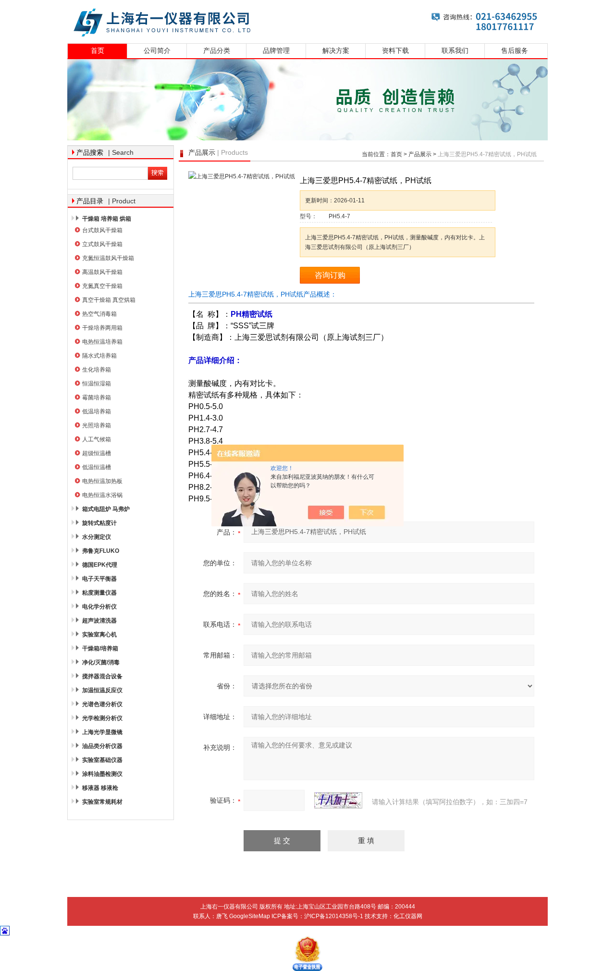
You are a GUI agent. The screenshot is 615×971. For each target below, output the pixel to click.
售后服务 (514, 50)
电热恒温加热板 (102, 481)
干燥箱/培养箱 (100, 648)
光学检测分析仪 (102, 718)
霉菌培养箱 (96, 397)
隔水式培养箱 (99, 355)
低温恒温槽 (96, 467)
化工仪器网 (408, 916)
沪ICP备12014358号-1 (333, 916)
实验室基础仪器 (102, 760)
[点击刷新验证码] (338, 800)
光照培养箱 (96, 425)
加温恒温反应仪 (102, 690)
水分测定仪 (96, 537)
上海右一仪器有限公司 (307, 20)
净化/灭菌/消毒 (101, 662)
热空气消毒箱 (99, 314)
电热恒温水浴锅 (102, 495)
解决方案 (335, 50)
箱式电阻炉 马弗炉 (106, 509)
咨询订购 (330, 275)
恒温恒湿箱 (96, 383)
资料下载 (395, 50)
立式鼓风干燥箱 (102, 244)
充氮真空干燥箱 (102, 286)
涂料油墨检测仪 (102, 774)
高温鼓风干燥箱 (102, 272)
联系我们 (455, 50)
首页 (97, 50)
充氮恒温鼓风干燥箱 (108, 258)
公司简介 (157, 50)
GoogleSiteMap (249, 916)
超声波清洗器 (99, 620)
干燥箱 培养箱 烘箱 (106, 218)
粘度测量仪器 (99, 592)
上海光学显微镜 (102, 732)
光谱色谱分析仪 (102, 704)
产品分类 (216, 50)
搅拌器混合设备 (102, 676)
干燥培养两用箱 (102, 327)
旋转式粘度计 (99, 523)
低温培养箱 (96, 411)
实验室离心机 (99, 634)
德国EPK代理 (99, 564)
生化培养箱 (96, 369)
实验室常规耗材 (102, 801)
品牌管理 (276, 50)
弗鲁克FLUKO (100, 551)
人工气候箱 (96, 439)
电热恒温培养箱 (102, 341)
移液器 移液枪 (100, 787)
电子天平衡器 (99, 578)
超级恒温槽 (96, 453)
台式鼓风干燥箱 (102, 230)
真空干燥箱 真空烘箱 (108, 300)
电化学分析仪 (99, 606)
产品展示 (419, 154)
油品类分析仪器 (102, 746)
